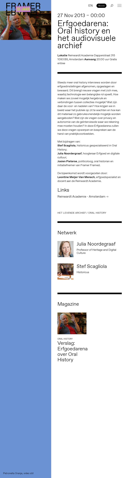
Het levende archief (71, 212)
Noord (101, 5)
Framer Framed (23, 9)
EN (90, 5)
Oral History (97, 212)
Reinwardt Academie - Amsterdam (81, 196)
